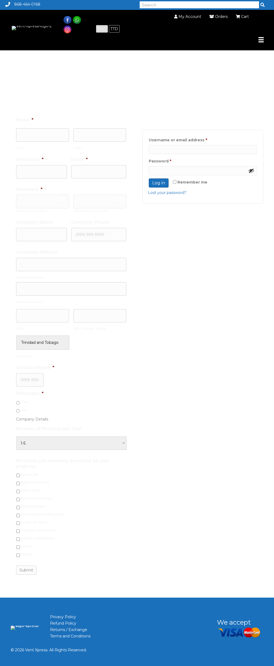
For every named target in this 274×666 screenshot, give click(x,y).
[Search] (262, 4)
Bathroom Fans (35, 482)
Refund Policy (63, 623)
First (20, 148)
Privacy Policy (63, 616)
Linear (27, 546)
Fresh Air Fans (34, 522)
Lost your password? (167, 192)
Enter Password (31, 211)
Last (78, 148)
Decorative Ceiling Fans (42, 514)
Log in (158, 182)
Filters (27, 554)
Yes (25, 402)
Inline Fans (31, 490)
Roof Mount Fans (36, 498)
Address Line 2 (30, 302)
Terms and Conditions (70, 636)
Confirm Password (91, 211)
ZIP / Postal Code (89, 328)
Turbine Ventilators (39, 530)
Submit (26, 570)
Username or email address (187, 139)
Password (169, 160)
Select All (29, 475)
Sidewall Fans (33, 506)
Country (23, 356)
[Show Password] (61, 199)
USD (102, 28)
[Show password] (251, 171)
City (20, 328)
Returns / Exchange (68, 629)
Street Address (30, 277)
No (24, 410)
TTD (114, 28)
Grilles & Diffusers (38, 538)
